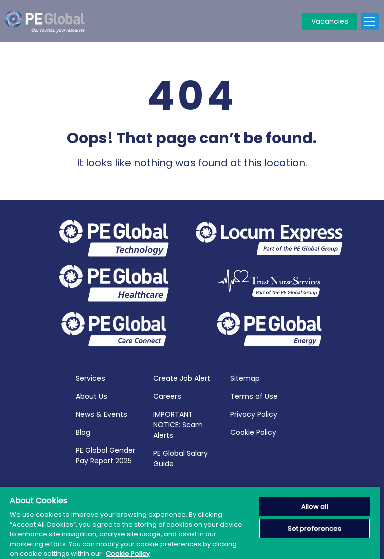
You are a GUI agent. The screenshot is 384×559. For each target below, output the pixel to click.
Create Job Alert (182, 378)
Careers (168, 396)
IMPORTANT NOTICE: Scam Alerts (178, 424)
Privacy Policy (254, 414)
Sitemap (245, 378)
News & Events (102, 414)
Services (91, 378)
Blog (83, 432)
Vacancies (330, 21)
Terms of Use (254, 396)
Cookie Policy (253, 432)
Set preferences (315, 528)
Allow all (315, 506)
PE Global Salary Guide (181, 458)
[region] (190, 523)
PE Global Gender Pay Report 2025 (106, 455)
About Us (92, 396)
